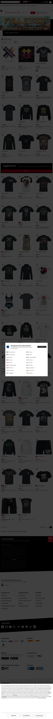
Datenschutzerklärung (42, 697)
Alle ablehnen (26, 715)
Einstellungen (39, 715)
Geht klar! (13, 715)
